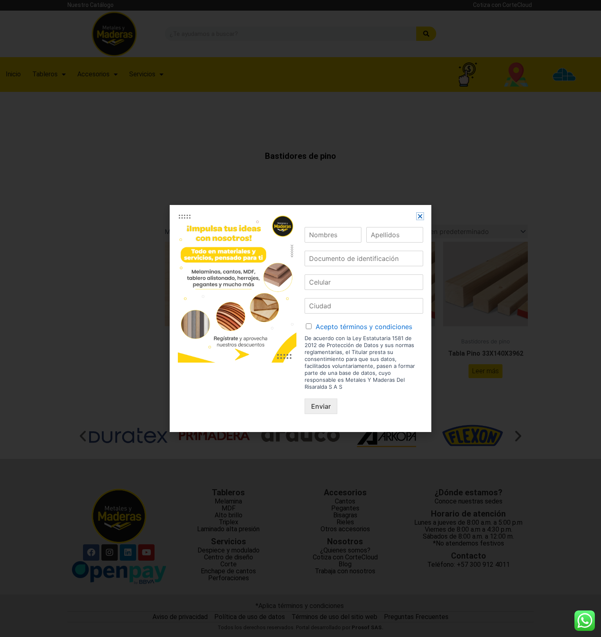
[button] (420, 216)
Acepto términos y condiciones (364, 327)
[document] (300, 318)
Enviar (321, 406)
